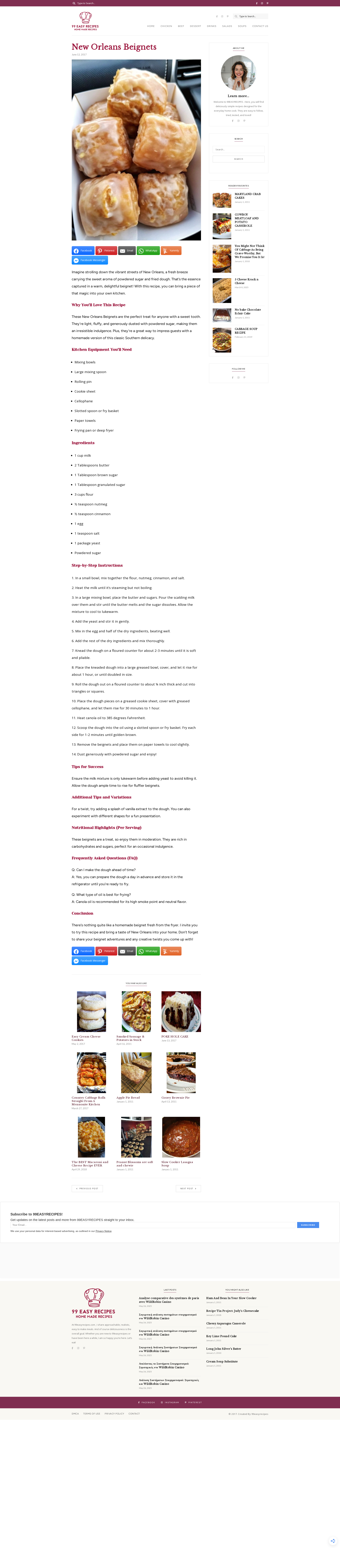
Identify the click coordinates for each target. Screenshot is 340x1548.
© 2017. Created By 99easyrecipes (248, 1414)
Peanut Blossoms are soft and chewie (135, 1163)
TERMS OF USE (91, 1413)
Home (151, 26)
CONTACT (134, 1413)
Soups (242, 26)
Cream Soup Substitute (222, 1361)
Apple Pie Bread (128, 1097)
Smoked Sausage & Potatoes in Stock (130, 1038)
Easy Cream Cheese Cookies (86, 1038)
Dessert (195, 26)
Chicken (166, 26)
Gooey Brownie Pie (176, 1097)
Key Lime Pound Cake (221, 1336)
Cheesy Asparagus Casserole (226, 1323)
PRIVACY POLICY (114, 1413)
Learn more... (238, 96)
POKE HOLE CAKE (175, 1036)
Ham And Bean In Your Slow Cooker (231, 1298)
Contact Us (260, 26)
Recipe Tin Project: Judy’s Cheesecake (232, 1310)
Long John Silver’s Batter (223, 1348)
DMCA (75, 1413)
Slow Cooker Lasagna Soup (177, 1163)
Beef (181, 26)
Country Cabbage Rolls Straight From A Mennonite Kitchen (89, 1101)
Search (238, 159)
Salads (227, 26)
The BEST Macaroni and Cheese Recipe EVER (90, 1163)
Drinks (211, 26)
